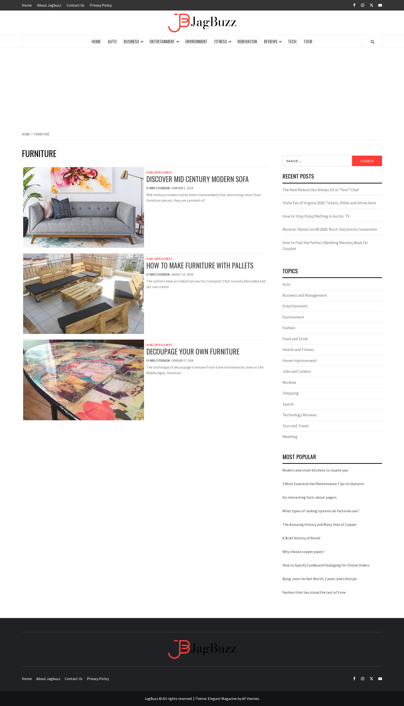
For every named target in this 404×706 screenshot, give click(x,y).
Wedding (289, 436)
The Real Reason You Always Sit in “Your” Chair (320, 189)
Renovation (247, 41)
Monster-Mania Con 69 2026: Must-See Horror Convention (329, 229)
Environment (196, 41)
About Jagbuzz (49, 5)
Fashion (288, 327)
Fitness (220, 41)
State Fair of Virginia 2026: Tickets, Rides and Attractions (329, 202)
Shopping (290, 393)
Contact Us (75, 5)
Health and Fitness (298, 349)
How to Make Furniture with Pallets (199, 265)
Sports (288, 404)
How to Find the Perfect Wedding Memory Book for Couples (325, 245)
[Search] (372, 41)
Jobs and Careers (296, 371)
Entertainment (162, 41)
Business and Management (304, 295)
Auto (112, 41)
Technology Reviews (299, 414)
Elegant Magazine (222, 698)
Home (27, 5)
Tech (292, 41)
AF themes (250, 698)
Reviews (271, 41)
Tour (307, 41)
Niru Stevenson (160, 188)
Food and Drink (295, 338)
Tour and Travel (295, 425)
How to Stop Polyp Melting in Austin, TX (316, 216)
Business (131, 41)
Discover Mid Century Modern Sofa (197, 179)
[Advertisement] (202, 89)
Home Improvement (159, 172)
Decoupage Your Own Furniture (192, 351)
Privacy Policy (101, 5)
